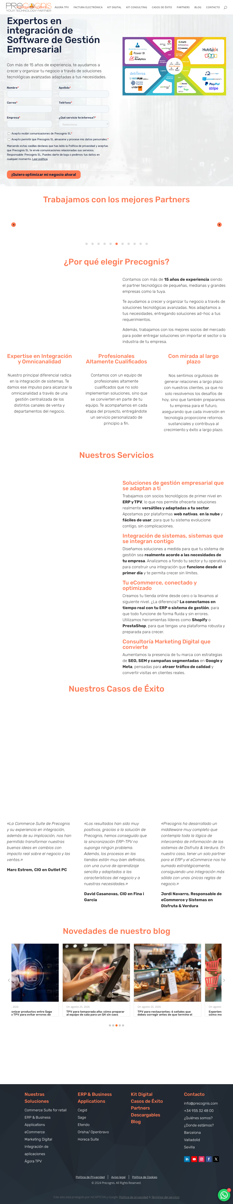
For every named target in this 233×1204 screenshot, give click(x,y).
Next (219, 224)
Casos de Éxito (147, 1101)
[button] (110, 1025)
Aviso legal (118, 1177)
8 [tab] (128, 244)
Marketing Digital (38, 1139)
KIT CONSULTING (136, 7)
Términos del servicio (165, 1197)
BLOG (197, 7)
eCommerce (35, 1132)
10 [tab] (140, 244)
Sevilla (189, 1147)
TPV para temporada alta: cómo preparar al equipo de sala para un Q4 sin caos (44, 1013)
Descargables (145, 1115)
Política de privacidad (133, 1197)
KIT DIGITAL (114, 7)
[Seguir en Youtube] (194, 1159)
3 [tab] (98, 244)
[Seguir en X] (216, 1159)
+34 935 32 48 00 (199, 1110)
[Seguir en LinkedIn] (187, 1159)
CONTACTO (213, 7)
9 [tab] (134, 244)
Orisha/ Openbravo (93, 1132)
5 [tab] (110, 244)
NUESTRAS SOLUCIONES (31, 7)
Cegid (82, 1110)
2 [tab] (92, 244)
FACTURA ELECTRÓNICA (88, 7)
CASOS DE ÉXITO (162, 7)
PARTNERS (183, 7)
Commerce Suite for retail (46, 1110)
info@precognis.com (201, 1103)
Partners (140, 1108)
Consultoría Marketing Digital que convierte (166, 644)
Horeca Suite (88, 1139)
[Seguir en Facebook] (209, 1159)
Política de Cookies (144, 1177)
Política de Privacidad (90, 1177)
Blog (136, 1121)
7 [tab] (122, 244)
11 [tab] (146, 244)
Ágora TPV (33, 1161)
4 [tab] (104, 244)
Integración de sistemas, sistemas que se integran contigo (173, 538)
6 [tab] (116, 244)
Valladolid (192, 1140)
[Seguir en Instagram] (201, 1159)
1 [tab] (86, 244)
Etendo (84, 1124)
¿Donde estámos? (199, 1125)
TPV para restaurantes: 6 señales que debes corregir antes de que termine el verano (113, 1014)
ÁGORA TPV (62, 7)
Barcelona (192, 1132)
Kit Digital (142, 1094)
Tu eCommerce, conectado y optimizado (160, 585)
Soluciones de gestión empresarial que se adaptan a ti (173, 486)
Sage (82, 1117)
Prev (13, 224)
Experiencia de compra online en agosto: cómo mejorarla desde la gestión (186, 1013)
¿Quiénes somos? (198, 1118)
